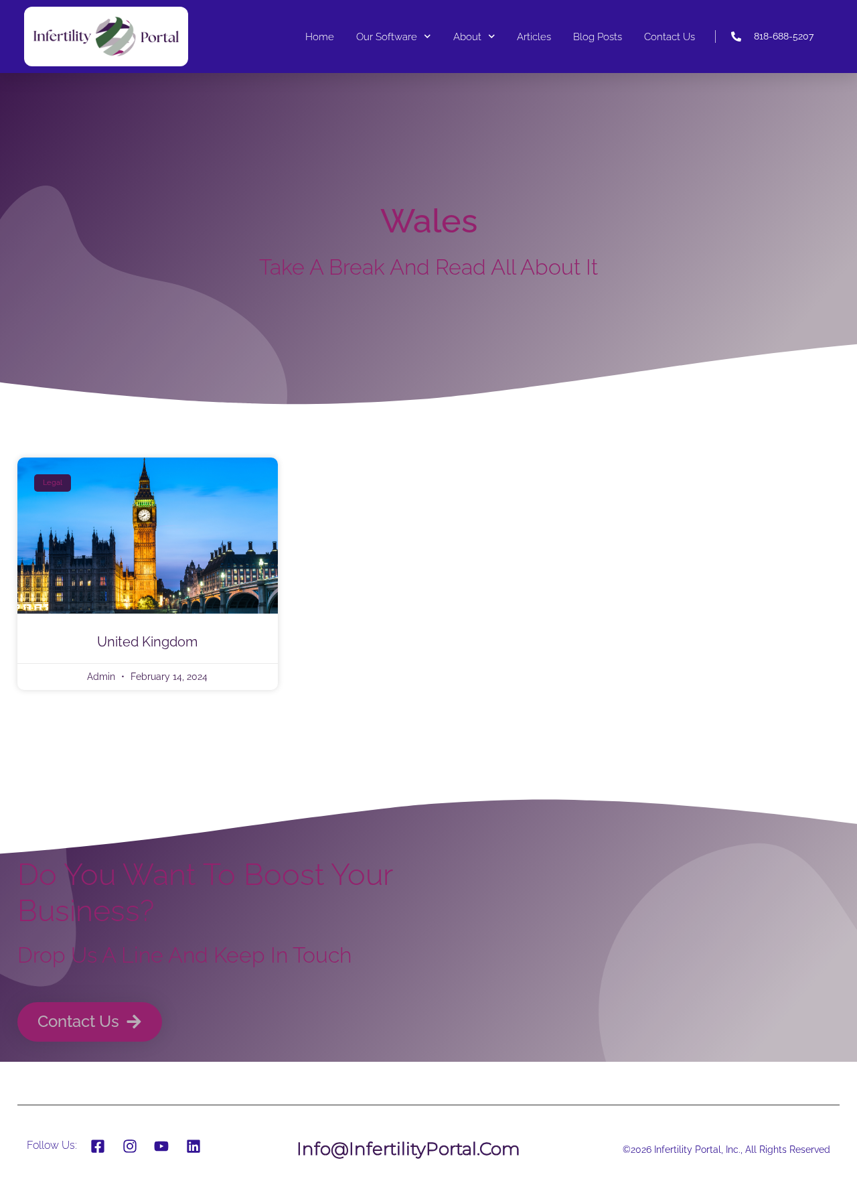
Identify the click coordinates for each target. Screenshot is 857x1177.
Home (319, 37)
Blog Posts (597, 37)
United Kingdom (147, 642)
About (467, 37)
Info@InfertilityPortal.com (408, 1149)
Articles (534, 37)
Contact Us (669, 37)
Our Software (386, 37)
